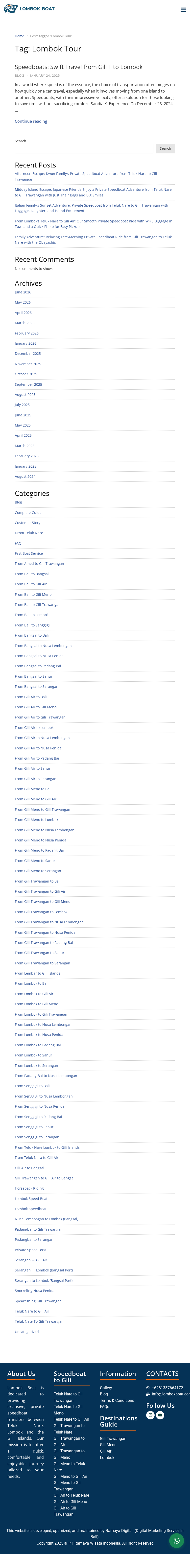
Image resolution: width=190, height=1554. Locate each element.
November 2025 (28, 363)
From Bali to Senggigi (32, 625)
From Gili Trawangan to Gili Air (40, 891)
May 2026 (23, 302)
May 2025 (23, 425)
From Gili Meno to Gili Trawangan (42, 809)
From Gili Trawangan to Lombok (41, 911)
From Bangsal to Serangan (36, 686)
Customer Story (27, 522)
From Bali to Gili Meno (33, 594)
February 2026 (27, 333)
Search (20, 141)
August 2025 (25, 394)
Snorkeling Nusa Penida (34, 1290)
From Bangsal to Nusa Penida (39, 655)
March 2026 (24, 322)
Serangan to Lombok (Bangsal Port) (43, 1280)
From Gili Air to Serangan (35, 778)
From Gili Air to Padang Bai (37, 758)
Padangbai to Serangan (34, 1239)
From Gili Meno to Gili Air (35, 799)
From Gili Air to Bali (31, 696)
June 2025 (23, 415)
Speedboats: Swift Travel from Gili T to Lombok (79, 67)
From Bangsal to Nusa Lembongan (43, 645)
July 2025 (22, 404)
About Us (21, 1373)
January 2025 (25, 466)
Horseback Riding (29, 1188)
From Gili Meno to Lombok (36, 819)
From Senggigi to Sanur (34, 1126)
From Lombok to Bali (31, 983)
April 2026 (23, 312)
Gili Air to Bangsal (29, 1168)
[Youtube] (160, 1415)
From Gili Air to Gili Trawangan (40, 717)
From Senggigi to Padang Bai (38, 1116)
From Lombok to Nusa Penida (39, 1034)
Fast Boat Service (29, 553)
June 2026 (23, 292)
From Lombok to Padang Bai (38, 1045)
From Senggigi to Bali (32, 1085)
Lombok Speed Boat (31, 1198)
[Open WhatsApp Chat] (176, 1540)
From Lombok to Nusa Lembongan (43, 1024)
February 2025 (27, 456)
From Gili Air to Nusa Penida (38, 748)
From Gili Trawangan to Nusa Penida (45, 932)
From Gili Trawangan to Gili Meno (42, 901)
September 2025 (28, 384)
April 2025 (23, 435)
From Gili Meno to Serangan (38, 870)
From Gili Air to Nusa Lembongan (42, 737)
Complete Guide (28, 512)
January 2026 (25, 343)
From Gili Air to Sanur (32, 768)
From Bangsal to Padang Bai (38, 666)
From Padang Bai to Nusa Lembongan (46, 1075)
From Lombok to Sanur (33, 1055)
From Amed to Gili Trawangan (39, 563)
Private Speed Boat (30, 1249)
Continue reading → (33, 121)
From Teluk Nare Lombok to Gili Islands (47, 1147)
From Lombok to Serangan (36, 1065)
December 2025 (28, 353)
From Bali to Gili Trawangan (38, 604)
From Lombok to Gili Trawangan (41, 1014)
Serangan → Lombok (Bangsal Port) (44, 1270)
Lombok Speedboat (31, 1208)
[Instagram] (150, 1415)
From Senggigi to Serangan (37, 1137)
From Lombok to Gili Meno (36, 1004)
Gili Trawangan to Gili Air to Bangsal (44, 1178)
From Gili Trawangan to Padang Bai (44, 942)
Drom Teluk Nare (29, 532)
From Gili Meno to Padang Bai (39, 850)
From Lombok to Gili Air (34, 993)
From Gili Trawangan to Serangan (42, 963)
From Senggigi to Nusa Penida (40, 1106)
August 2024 (25, 476)
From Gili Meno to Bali (33, 789)
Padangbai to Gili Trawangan (39, 1229)
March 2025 (24, 445)
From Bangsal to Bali (32, 635)
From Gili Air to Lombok (34, 727)
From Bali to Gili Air (31, 584)
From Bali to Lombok (31, 614)
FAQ (18, 543)
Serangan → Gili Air (31, 1260)
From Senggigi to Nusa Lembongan (44, 1096)
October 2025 (26, 374)
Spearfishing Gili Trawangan (38, 1301)
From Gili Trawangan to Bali (38, 881)
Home (19, 36)
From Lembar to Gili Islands (37, 973)
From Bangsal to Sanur (33, 676)
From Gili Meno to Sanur (35, 860)
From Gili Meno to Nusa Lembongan (44, 830)
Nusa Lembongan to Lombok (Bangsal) (46, 1219)
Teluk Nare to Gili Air (32, 1311)
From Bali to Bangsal (32, 574)
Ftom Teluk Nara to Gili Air (36, 1157)
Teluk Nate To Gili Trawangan (39, 1321)
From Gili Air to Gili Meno (35, 707)
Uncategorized (27, 1331)
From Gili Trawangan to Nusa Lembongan (49, 922)
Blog (19, 75)
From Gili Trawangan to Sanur (39, 952)
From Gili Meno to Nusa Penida (40, 840)
